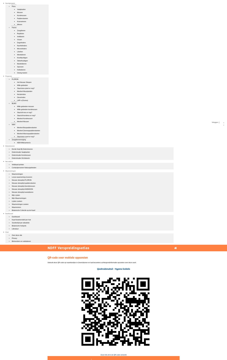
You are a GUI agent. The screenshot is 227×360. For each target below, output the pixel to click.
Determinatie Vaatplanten (21, 152)
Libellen (20, 52)
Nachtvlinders (22, 46)
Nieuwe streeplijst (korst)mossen (23, 186)
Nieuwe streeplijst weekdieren (22, 192)
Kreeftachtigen (22, 58)
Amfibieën (20, 37)
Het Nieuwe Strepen (24, 82)
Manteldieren (22, 64)
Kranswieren (21, 21)
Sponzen (20, 67)
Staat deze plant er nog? (26, 88)
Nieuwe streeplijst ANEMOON (22, 189)
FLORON (15, 79)
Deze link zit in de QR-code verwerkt (114, 355)
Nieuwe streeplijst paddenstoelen (24, 183)
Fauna (14, 27)
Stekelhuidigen (22, 61)
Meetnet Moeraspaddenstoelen (28, 134)
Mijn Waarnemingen (19, 198)
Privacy (14, 238)
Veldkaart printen (18, 165)
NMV (13, 125)
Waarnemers (16, 207)
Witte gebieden (22, 85)
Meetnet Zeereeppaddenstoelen (28, 131)
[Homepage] (175, 248)
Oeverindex (21, 97)
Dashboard (16, 217)
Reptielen (20, 34)
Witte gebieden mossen (25, 106)
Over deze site (17, 235)
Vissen (19, 40)
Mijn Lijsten (16, 195)
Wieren (19, 24)
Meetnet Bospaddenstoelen (27, 128)
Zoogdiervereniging (19, 140)
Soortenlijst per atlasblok (20, 223)
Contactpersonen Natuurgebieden (24, 168)
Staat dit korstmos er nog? (26, 115)
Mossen (20, 12)
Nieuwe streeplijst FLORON (22, 180)
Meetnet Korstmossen (25, 118)
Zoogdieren (21, 31)
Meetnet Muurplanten (24, 91)
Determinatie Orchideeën (21, 158)
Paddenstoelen (22, 18)
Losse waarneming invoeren (22, 177)
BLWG (14, 103)
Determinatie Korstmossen (21, 155)
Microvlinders (22, 49)
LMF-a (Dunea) (22, 100)
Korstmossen (21, 15)
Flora (14, 6)
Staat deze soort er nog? (26, 137)
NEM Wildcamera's (24, 143)
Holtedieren (21, 70)
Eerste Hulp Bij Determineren (22, 149)
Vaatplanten (21, 9)
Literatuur (15, 229)
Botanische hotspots (19, 226)
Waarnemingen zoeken (20, 204)
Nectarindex (21, 94)
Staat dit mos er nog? (24, 112)
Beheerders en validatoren (21, 241)
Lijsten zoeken (17, 201)
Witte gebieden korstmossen (27, 109)
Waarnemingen (17, 174)
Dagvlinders (21, 43)
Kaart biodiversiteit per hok (21, 220)
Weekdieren (21, 55)
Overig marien (22, 73)
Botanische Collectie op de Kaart (23, 210)
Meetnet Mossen (23, 121)
